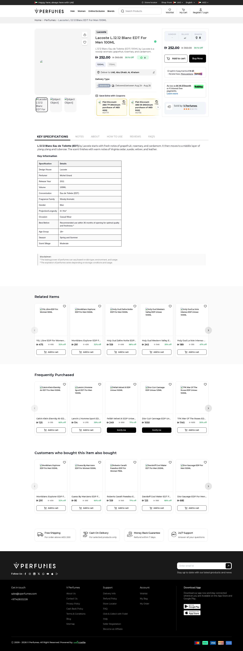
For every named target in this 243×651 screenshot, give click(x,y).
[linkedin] (34, 574)
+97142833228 (19, 599)
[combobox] (178, 2)
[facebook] (25, 574)
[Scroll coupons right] (158, 107)
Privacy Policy (73, 603)
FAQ (105, 608)
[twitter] (39, 574)
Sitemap (70, 624)
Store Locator (110, 603)
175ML (112, 64)
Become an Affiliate (113, 629)
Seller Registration (112, 624)
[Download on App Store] (209, 612)
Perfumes (50, 20)
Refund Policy (110, 598)
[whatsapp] (43, 574)
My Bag (144, 598)
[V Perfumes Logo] (49, 11)
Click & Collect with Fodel (115, 614)
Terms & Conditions (75, 614)
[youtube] (48, 574)
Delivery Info (109, 593)
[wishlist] (65, 305)
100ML (100, 64)
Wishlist (144, 593)
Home (38, 20)
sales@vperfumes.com (24, 593)
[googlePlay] (57, 574)
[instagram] (30, 574)
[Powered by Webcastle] (79, 642)
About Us (71, 593)
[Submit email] (228, 565)
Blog (68, 619)
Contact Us (71, 598)
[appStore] (52, 574)
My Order (144, 603)
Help (105, 619)
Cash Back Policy (74, 608)
